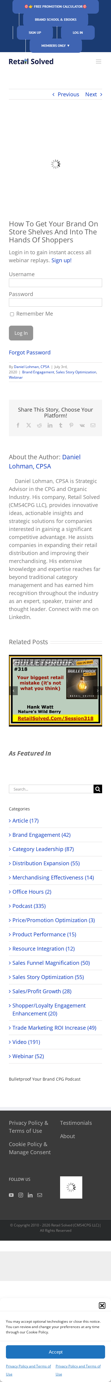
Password (21, 293)
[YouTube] (11, 1195)
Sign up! (62, 260)
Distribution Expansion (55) (46, 863)
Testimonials (76, 1122)
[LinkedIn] (30, 1195)
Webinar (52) (28, 1056)
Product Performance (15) (44, 934)
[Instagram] (20, 1195)
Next (91, 94)
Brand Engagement (38, 372)
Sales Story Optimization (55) (48, 976)
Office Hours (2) (31, 891)
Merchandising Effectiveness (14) (53, 877)
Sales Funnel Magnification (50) (51, 962)
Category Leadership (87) (43, 848)
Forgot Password (30, 352)
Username (22, 274)
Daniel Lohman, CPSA (31, 366)
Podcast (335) (29, 905)
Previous (68, 94)
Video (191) (26, 1041)
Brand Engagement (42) (41, 834)
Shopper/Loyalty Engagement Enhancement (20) (49, 1009)
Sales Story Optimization (76, 372)
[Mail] (39, 1195)
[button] (102, 1306)
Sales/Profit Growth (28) (41, 991)
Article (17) (25, 820)
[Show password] (91, 303)
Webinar (16, 377)
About (67, 1136)
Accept (55, 1351)
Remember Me (34, 313)
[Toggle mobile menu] (99, 61)
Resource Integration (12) (43, 948)
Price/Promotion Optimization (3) (53, 920)
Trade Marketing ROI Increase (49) (54, 1027)
